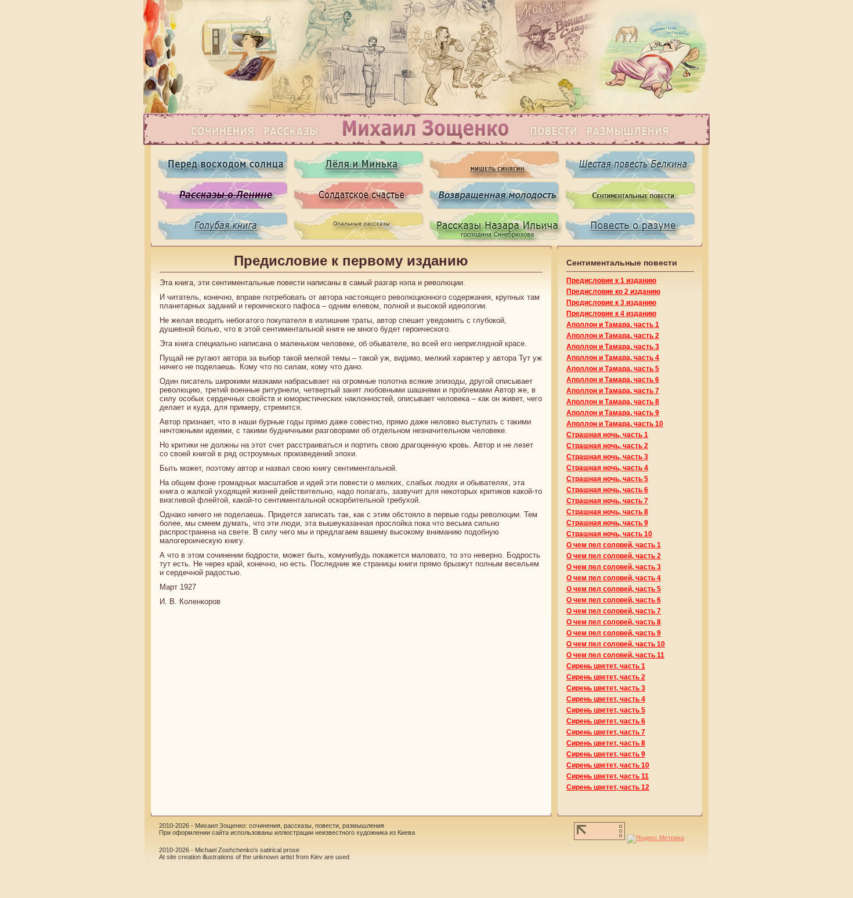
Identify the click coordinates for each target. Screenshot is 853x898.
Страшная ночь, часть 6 (607, 490)
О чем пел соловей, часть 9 (613, 633)
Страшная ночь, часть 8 (607, 512)
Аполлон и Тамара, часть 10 (614, 424)
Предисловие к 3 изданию (611, 303)
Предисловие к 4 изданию (611, 314)
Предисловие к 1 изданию (611, 281)
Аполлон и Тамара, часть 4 (612, 358)
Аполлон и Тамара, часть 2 (612, 336)
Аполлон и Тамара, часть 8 (612, 402)
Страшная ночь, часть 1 (607, 435)
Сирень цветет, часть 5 (605, 710)
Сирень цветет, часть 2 (605, 677)
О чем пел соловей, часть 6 (613, 600)
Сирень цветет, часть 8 (605, 743)
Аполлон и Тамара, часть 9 (612, 413)
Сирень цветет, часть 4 (605, 699)
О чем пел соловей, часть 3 (613, 567)
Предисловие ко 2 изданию (613, 292)
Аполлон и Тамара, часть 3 (612, 347)
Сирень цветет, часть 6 (605, 721)
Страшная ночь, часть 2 (607, 446)
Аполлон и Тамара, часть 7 (612, 391)
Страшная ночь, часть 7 (607, 501)
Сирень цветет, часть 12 (607, 787)
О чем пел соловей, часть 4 (613, 578)
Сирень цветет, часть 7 (605, 732)
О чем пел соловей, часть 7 (613, 611)
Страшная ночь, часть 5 (607, 479)
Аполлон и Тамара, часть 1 (612, 325)
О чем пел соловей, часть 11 (615, 655)
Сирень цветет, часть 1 (605, 666)
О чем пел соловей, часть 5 (613, 589)
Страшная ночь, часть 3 (607, 457)
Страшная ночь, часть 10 (609, 534)
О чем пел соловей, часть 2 (613, 556)
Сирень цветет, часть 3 (605, 688)
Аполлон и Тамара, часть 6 (612, 380)
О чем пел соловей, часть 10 (615, 644)
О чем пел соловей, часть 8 (613, 622)
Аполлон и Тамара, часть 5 (612, 369)
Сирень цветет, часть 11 (607, 776)
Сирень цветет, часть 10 (607, 765)
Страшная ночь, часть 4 (607, 468)
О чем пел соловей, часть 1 (613, 545)
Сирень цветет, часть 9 (605, 754)
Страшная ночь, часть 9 (607, 523)
